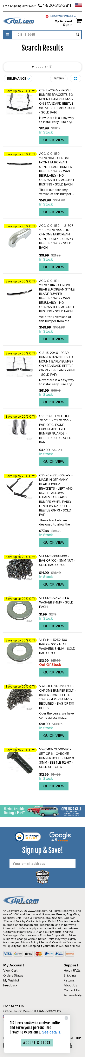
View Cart (10, 970)
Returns (69, 980)
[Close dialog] (66, 1018)
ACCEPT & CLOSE (37, 1042)
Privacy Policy (29, 942)
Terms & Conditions (53, 942)
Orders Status (13, 975)
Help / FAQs (72, 970)
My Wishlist (11, 980)
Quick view (53, 140)
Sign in (67, 25)
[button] (75, 78)
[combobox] (46, 34)
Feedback (10, 985)
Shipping (70, 975)
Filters (59, 78)
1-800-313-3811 (57, 5)
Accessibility (73, 995)
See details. (51, 1032)
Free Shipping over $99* (19, 6)
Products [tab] (42, 66)
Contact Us (72, 990)
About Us (70, 985)
